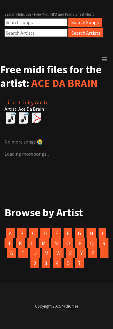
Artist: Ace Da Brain (24, 109)
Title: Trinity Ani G (26, 102)
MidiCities (70, 306)
